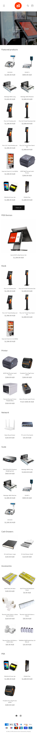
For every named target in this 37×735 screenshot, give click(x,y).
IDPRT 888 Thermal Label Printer (27, 172)
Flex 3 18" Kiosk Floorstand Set (27, 121)
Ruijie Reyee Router (10, 435)
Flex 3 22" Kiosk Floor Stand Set (27, 146)
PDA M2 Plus (27, 197)
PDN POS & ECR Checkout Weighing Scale (10, 470)
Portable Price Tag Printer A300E (27, 374)
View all (18, 208)
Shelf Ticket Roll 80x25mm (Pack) (27, 589)
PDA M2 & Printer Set (9, 197)
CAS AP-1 (27, 72)
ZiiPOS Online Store (15, 731)
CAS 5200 (9, 72)
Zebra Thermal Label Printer (27, 399)
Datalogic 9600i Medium (27, 96)
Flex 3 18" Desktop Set (10, 121)
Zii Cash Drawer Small (27, 554)
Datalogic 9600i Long (9, 96)
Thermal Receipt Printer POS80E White (9, 399)
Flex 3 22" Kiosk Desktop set (9, 145)
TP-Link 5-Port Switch (27, 435)
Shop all (18, 29)
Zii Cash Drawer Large (10, 554)
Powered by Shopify (26, 731)
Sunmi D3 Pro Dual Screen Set (18, 255)
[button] (4, 6)
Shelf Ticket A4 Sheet (9, 588)
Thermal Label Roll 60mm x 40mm (27, 615)
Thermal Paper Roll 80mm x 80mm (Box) (10, 641)
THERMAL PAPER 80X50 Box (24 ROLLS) (27, 641)
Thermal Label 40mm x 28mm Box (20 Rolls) (10, 615)
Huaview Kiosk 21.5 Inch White (10, 171)
